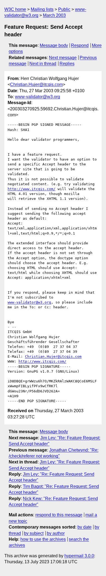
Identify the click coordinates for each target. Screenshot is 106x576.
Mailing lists (42, 9)
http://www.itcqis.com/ (31, 189)
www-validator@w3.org (37, 96)
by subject (33, 533)
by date (84, 527)
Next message (63, 57)
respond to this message (58, 515)
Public (64, 9)
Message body (54, 45)
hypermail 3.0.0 (79, 555)
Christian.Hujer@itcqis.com (36, 84)
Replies (67, 63)
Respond (80, 45)
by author (56, 533)
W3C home (15, 9)
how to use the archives (43, 539)
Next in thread (42, 63)
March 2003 (54, 15)
